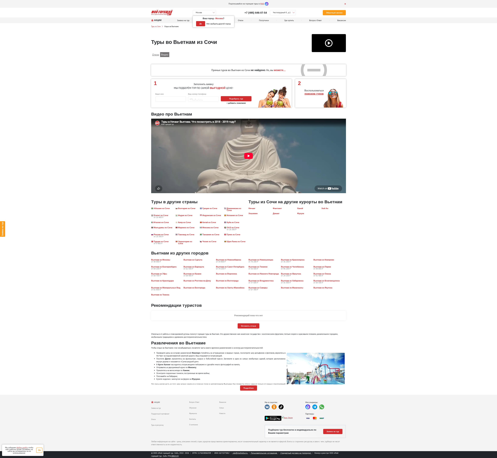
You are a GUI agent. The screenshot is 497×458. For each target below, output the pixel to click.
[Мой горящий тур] (162, 12)
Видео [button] (164, 54)
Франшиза (193, 413)
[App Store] (287, 418)
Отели (153, 419)
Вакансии (222, 402)
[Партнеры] (325, 418)
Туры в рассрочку (157, 425)
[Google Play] (273, 418)
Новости (222, 413)
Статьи (221, 408)
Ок (39, 450)
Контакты (192, 419)
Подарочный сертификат (160, 414)
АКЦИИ (157, 402)
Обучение (192, 408)
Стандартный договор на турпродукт (296, 453)
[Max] (266, 3)
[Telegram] (314, 406)
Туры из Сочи (156, 26)
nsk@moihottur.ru (240, 453)
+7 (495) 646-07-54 (255, 12)
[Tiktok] (281, 406)
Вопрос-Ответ (194, 402)
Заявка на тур (2, 229)
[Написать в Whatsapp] (321, 406)
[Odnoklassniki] (274, 406)
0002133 (175, 456)
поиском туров (314, 93)
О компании (193, 425)
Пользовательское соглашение (264, 453)
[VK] (267, 406)
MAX (262, 3)
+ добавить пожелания (236, 103)
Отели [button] (155, 54)
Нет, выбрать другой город (218, 23)
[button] (329, 43)
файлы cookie (22, 447)
